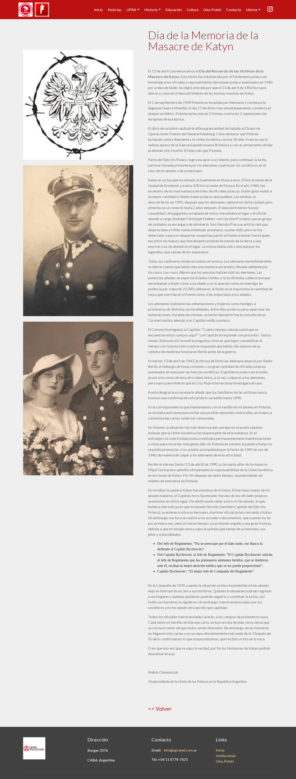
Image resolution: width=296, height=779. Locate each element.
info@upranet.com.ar (180, 750)
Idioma (251, 9)
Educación (173, 9)
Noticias (114, 9)
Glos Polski (212, 9)
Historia (150, 9)
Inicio (98, 9)
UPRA (131, 9)
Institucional (225, 755)
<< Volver (160, 708)
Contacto (233, 9)
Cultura (192, 9)
